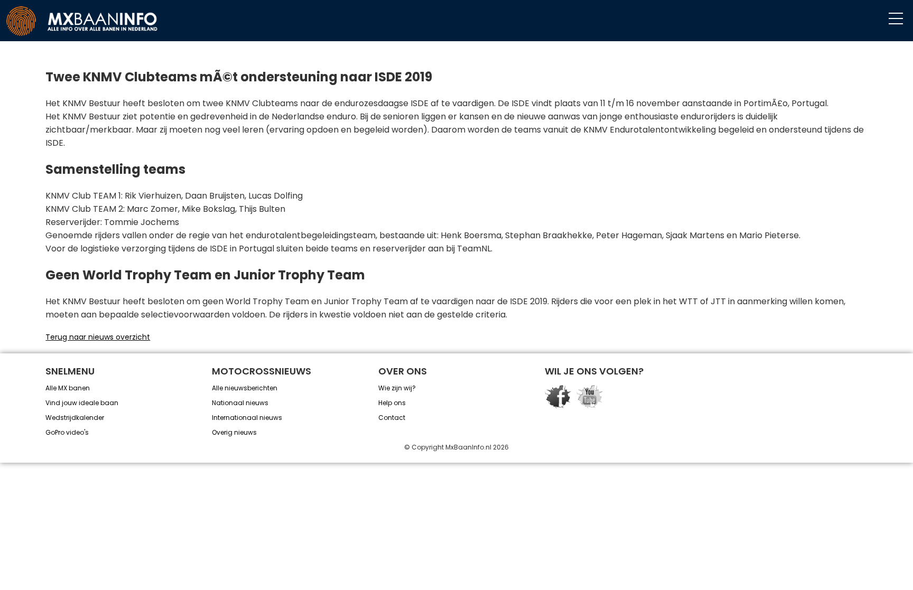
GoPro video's (67, 432)
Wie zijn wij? (397, 387)
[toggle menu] (896, 19)
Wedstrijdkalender (74, 417)
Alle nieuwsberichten (244, 387)
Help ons (392, 402)
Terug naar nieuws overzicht (97, 337)
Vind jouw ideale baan (81, 402)
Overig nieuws (234, 432)
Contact (391, 417)
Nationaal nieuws (240, 402)
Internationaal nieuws (247, 417)
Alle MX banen (67, 387)
